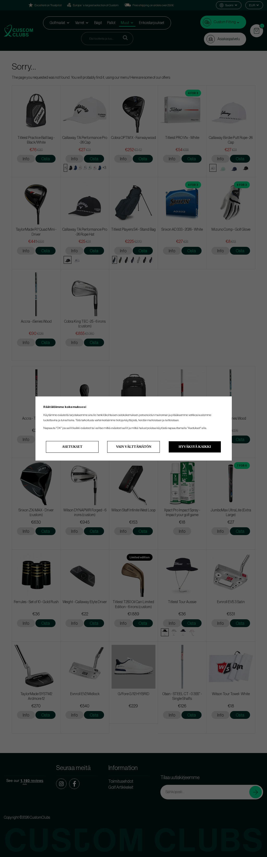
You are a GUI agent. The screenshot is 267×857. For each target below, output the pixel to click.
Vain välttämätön (133, 447)
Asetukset (72, 447)
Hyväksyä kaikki (195, 447)
